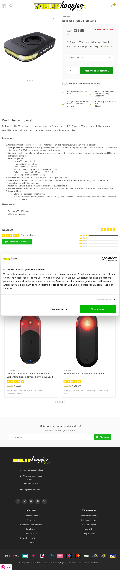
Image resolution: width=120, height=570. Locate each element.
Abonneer (104, 437)
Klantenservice (31, 515)
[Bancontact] (86, 556)
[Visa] (112, 556)
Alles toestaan (98, 309)
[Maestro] (68, 556)
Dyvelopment (95, 563)
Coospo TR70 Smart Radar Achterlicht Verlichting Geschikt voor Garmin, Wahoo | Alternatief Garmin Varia (30, 377)
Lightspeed (65, 563)
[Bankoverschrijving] (7, 556)
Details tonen (104, 299)
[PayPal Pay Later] (104, 556)
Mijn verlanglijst (89, 524)
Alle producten (89, 533)
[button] (27, 80)
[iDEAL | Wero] (42, 556)
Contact (31, 542)
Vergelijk (89, 529)
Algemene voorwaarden (31, 524)
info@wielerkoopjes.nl (32, 489)
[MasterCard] (77, 556)
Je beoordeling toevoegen (17, 242)
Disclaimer (31, 529)
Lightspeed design (79, 563)
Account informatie (88, 515)
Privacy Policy (31, 533)
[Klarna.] (60, 556)
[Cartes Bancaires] (25, 556)
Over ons (31, 520)
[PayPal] (95, 556)
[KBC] (51, 556)
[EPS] (33, 556)
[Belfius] (16, 556)
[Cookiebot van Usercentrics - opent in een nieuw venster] (104, 259)
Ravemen (66, 16)
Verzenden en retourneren (31, 538)
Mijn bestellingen (89, 520)
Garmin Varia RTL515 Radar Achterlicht (85, 373)
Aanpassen (58, 309)
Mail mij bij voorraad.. (97, 70)
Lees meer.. (107, 46)
